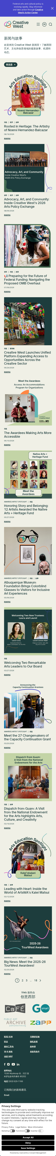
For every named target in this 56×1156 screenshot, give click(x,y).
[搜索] (50, 24)
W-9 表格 (8, 1051)
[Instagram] (8, 1064)
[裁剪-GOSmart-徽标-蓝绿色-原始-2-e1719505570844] (41, 1008)
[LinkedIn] (18, 1064)
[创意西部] (16, 24)
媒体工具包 (9, 1046)
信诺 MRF (8, 1056)
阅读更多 (7, 139)
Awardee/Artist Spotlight (15, 502)
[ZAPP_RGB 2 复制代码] (41, 1022)
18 (35, 980)
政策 (17, 272)
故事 (17, 122)
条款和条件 (35, 1051)
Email (6, 1095)
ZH (44, 24)
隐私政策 (34, 1041)
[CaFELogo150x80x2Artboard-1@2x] (15, 1008)
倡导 (5, 195)
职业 (6, 1041)
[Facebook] (4, 1064)
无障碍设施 (35, 1037)
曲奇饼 (33, 1046)
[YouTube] (13, 1064)
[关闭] (52, 8)
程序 (11, 122)
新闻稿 (12, 348)
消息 (5, 122)
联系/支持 (8, 1037)
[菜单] (38, 24)
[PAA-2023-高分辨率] (15, 1022)
